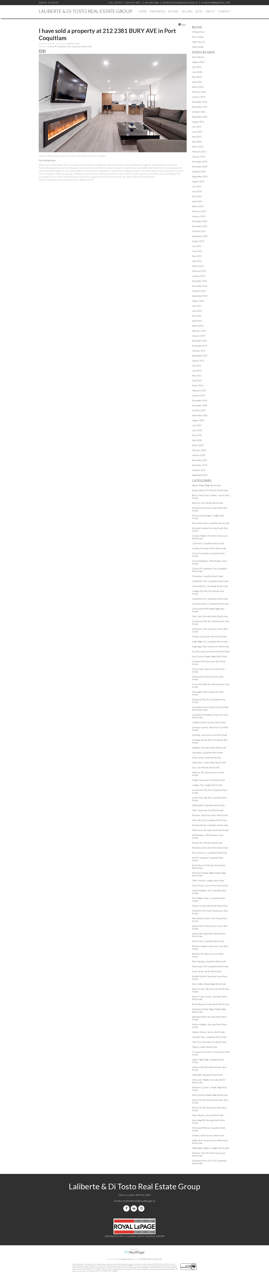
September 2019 (200, 475)
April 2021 (197, 380)
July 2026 (196, 67)
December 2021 (199, 340)
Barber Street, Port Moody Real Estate (210, 490)
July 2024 (196, 186)
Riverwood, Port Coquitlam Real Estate (210, 966)
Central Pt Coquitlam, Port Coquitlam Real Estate (69, 46)
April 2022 (197, 320)
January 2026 (198, 96)
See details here (47, 160)
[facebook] (127, 1208)
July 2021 (196, 365)
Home (143, 11)
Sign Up (54, 2)
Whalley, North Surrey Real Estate (208, 1135)
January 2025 (198, 156)
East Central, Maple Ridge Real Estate (209, 656)
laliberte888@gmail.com (215, 2)
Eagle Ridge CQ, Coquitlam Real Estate (210, 641)
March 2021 (198, 385)
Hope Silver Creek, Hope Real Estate (209, 762)
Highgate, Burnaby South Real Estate (209, 747)
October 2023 (198, 231)
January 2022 (198, 335)
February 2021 (199, 390)
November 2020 (199, 405)
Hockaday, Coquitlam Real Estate (207, 752)
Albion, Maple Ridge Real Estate (206, 485)
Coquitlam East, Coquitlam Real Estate (210, 598)
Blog (199, 11)
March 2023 (198, 266)
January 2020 (198, 455)
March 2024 (198, 206)
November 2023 (199, 226)
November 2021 (199, 345)
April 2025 (197, 141)
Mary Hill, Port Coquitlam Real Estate (209, 820)
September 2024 (200, 176)
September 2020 (200, 415)
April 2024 (197, 201)
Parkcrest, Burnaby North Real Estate (210, 905)
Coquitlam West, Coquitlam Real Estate (210, 603)
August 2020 (198, 420)
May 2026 (197, 77)
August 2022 (198, 301)
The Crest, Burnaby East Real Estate (209, 1042)
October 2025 (198, 111)
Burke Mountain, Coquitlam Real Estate (210, 523)
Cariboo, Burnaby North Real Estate (209, 548)
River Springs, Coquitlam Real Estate (209, 961)
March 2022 (198, 325)
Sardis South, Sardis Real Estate (207, 971)
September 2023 (200, 236)
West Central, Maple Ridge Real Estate (210, 1095)
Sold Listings (198, 46)
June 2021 (197, 370)
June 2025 (197, 131)
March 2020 (198, 445)
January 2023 (198, 276)
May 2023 (197, 256)
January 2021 (198, 395)
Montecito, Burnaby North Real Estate (210, 847)
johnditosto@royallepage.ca (140, 1200)
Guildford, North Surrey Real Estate (209, 722)
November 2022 (199, 286)
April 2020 (197, 440)
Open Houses (198, 41)
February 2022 (199, 330)
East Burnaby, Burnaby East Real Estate (210, 651)
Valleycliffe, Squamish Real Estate (207, 1074)
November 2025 (199, 106)
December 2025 (199, 101)
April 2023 (197, 261)
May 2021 (197, 375)
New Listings (198, 36)
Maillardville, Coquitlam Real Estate (208, 805)
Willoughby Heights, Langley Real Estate (210, 1148)
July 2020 (196, 425)
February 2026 (199, 92)
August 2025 (198, 121)
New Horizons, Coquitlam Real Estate (209, 852)
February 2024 (199, 211)
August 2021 (198, 360)
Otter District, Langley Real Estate (208, 880)
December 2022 (199, 281)
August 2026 (198, 62)
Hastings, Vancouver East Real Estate (209, 735)
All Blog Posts (198, 31)
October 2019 (198, 470)
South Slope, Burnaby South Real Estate (210, 1004)
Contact (224, 11)
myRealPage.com (134, 1252)
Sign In (43, 2)
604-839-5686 (152, 2)
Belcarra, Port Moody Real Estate (207, 503)
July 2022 (196, 306)
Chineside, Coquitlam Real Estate (207, 576)
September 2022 (200, 296)
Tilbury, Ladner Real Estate (204, 1047)
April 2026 (197, 82)
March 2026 (198, 87)
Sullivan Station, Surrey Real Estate (208, 1032)
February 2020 (199, 450)
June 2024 (197, 191)
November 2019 (199, 465)
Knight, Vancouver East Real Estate (208, 780)
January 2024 (198, 216)
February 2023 (199, 271)
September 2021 (200, 355)
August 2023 (198, 241)
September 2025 (200, 116)
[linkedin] (134, 1208)
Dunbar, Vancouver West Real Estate (209, 636)
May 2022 (197, 315)
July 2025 (196, 126)
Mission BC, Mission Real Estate (207, 842)
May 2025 (197, 136)
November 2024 (199, 166)
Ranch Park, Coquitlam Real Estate (208, 941)
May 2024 (197, 196)
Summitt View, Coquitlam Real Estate (209, 1037)
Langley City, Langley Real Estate (207, 785)
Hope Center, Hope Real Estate (206, 757)
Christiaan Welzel (125, 1259)
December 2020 (199, 400)
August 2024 (198, 181)
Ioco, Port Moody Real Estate (205, 767)
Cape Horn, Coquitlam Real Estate (208, 543)
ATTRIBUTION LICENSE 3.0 (151, 1259)
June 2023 (197, 251)
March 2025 (198, 146)
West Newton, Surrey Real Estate (208, 1115)
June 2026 (197, 72)
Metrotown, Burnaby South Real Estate (210, 830)
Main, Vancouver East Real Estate (208, 810)
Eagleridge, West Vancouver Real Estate (210, 646)
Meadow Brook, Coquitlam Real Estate (210, 825)
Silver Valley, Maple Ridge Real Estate (209, 984)
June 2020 (197, 430)
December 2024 (199, 161)
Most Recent (198, 57)
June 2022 (197, 310)
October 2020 (198, 410)
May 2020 (197, 435)
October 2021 (198, 350)
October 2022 (198, 291)
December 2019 (199, 460)
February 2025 (199, 151)
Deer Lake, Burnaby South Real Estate (210, 616)
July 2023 (196, 246)
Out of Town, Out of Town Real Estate (210, 885)
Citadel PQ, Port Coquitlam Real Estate (210, 581)
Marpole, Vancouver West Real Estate (210, 815)
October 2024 (198, 171)
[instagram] (142, 1208)
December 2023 (199, 221)
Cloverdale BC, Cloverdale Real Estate (210, 586)
